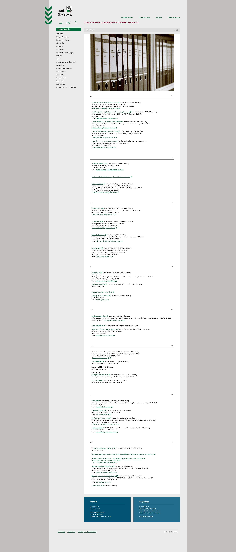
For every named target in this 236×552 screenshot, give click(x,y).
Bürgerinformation (62, 37)
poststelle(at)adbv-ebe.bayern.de (106, 118)
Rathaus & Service (64, 29)
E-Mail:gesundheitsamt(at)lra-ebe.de (103, 214)
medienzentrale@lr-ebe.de (104, 335)
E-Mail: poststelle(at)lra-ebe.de (113, 320)
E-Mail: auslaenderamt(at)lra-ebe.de (103, 147)
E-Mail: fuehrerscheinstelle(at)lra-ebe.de (104, 192)
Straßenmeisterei (97, 428)
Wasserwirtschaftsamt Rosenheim (102, 466)
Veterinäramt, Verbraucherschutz (102, 458)
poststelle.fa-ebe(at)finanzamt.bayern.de (109, 170)
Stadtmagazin (61, 71)
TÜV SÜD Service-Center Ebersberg (102, 448)
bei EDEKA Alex (96, 380)
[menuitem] (68, 33)
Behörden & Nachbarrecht (67, 62)
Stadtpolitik (60, 75)
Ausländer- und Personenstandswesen (104, 141)
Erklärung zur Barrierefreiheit (66, 87)
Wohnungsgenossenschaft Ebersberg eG (104, 476)
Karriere (59, 56)
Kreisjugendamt (96, 292)
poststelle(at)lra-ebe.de (103, 407)
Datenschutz (60, 84)
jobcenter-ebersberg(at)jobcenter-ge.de (108, 241)
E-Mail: (94, 108)
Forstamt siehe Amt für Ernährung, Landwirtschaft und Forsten (111, 177)
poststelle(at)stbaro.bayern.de (107, 424)
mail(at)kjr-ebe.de (101, 300)
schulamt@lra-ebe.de (102, 414)
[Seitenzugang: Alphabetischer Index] (68, 23)
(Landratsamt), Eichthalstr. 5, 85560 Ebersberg (128, 458)
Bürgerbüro (60, 43)
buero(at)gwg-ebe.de (102, 482)
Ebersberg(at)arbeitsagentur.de (108, 108)
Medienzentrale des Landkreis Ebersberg (104, 329)
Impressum (60, 81)
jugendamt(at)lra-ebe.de (103, 256)
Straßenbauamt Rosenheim (100, 418)
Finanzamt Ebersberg (98, 163)
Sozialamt (95, 401)
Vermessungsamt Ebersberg (100, 454)
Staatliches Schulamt (98, 410)
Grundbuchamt (96, 221)
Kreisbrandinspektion (98, 284)
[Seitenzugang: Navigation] (61, 23)
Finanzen (59, 46)
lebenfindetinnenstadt (64, 68)
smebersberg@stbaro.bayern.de (106, 432)
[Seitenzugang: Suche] (76, 23)
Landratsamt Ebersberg (99, 316)
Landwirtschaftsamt (98, 326)
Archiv (58, 59)
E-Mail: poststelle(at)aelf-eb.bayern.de (103, 128)
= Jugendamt (108, 292)
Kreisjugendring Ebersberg (100, 296)
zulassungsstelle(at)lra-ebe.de (105, 281)
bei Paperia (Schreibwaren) (100, 375)
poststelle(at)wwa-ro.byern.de (105, 472)
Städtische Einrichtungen (65, 53)
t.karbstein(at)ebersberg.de (100, 358)
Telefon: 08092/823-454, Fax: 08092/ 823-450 (105, 460)
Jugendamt (95, 248)
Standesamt (60, 49)
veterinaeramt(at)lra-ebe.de (107, 463)
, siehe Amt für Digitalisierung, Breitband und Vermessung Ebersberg (132, 454)
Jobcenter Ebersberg (98, 235)
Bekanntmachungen (63, 40)
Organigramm (61, 78)
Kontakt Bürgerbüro (145, 516)
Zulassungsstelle (97, 485)
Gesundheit (60, 65)
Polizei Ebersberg (97, 361)
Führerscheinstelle (97, 184)
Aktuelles (59, 34)
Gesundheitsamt (97, 208)
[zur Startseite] (92, 11)
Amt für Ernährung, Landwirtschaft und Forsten (106, 122)
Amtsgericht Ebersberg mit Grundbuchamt (105, 131)
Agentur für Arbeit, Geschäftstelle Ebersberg (105, 102)
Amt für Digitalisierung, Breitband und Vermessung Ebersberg (111, 112)
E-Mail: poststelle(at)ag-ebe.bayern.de (103, 137)
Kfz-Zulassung (96, 273)
